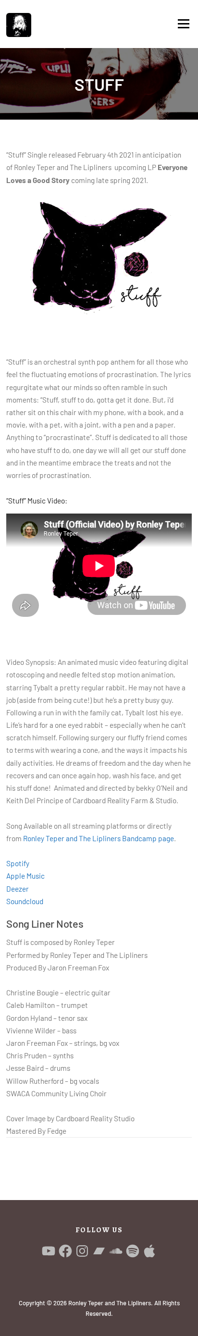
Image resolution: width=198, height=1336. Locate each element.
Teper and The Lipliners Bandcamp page (98, 838)
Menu (183, 24)
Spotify (17, 863)
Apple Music (25, 875)
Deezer (17, 888)
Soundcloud (24, 901)
